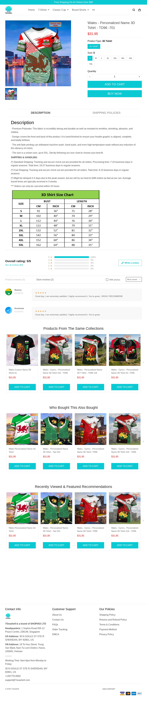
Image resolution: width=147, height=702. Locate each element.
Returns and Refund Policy (113, 619)
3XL (122, 58)
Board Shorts (79, 10)
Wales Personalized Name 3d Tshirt (22, 450)
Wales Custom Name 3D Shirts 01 (20, 371)
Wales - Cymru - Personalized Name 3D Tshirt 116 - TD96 (56, 371)
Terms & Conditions (109, 624)
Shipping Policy (107, 615)
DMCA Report (108, 689)
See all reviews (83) (14, 265)
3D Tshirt (107, 41)
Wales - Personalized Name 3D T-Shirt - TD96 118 (89, 371)
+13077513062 (13, 676)
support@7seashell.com (17, 680)
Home (31, 10)
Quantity (92, 71)
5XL (91, 64)
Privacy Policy (106, 634)
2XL (115, 58)
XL (108, 58)
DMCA (55, 634)
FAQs (55, 624)
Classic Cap (59, 10)
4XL (130, 58)
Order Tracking (59, 629)
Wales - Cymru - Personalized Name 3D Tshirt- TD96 (90, 450)
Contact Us (58, 619)
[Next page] (143, 363)
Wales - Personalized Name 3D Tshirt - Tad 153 (55, 450)
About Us (57, 615)
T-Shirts (42, 10)
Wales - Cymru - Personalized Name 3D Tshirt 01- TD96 (124, 371)
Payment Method (108, 629)
